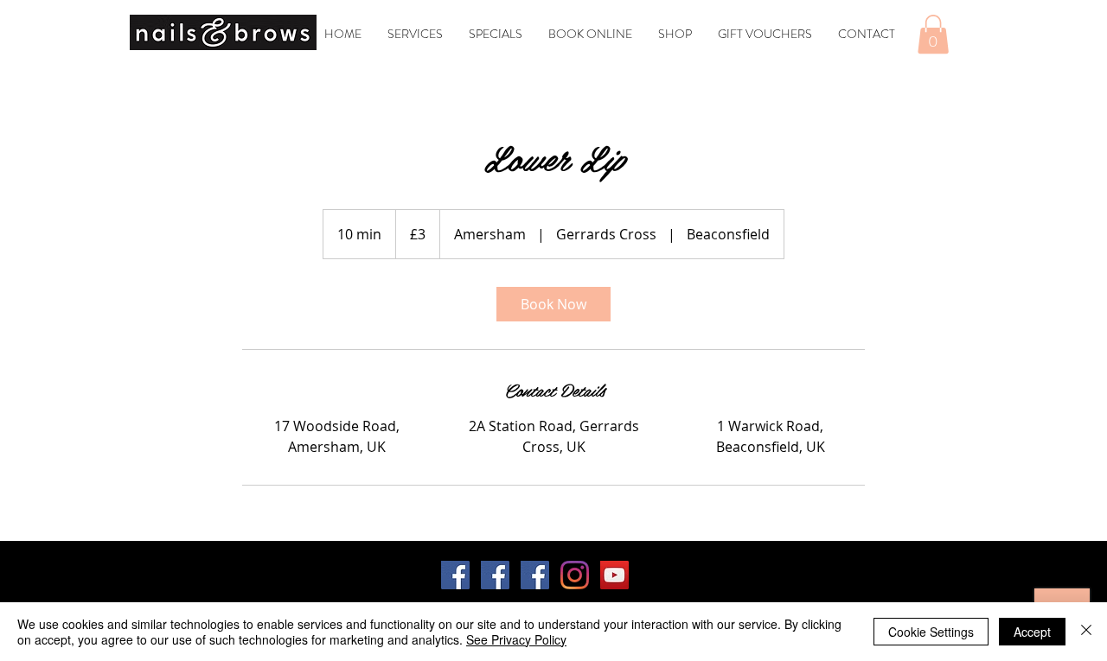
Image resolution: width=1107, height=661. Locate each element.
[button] (933, 34)
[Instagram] (574, 575)
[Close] (1086, 631)
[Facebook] (455, 575)
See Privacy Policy (516, 639)
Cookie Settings (931, 631)
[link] (553, 304)
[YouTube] (614, 575)
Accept (1032, 631)
